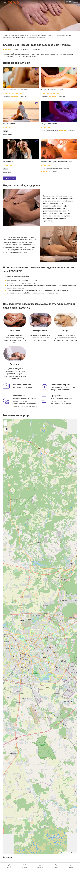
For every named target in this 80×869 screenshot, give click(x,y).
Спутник (63, 853)
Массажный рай (9, 124)
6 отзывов (16, 49)
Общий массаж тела (49, 124)
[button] (5, 421)
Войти (71, 867)
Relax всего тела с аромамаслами (16, 90)
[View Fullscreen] (5, 429)
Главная (6, 35)
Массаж (51, 35)
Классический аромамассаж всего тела (56, 162)
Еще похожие (9, 178)
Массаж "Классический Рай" (52, 90)
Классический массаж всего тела (14, 37)
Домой (9, 867)
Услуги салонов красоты (38, 35)
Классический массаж (63, 35)
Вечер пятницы (9, 162)
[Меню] (75, 2)
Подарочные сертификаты (19, 35)
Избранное (36, 49)
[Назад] (5, 2)
